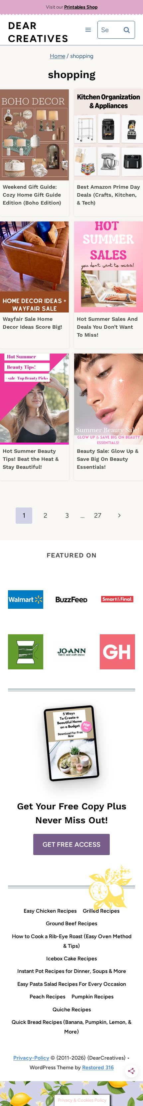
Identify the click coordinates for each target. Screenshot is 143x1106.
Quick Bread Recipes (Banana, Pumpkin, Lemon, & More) (71, 1027)
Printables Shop (80, 7)
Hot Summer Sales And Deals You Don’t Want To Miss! (107, 327)
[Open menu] (88, 30)
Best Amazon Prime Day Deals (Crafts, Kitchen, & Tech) (108, 195)
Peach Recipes (47, 996)
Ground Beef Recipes (71, 923)
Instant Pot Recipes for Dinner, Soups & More (71, 971)
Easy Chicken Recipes (50, 911)
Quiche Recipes (72, 1009)
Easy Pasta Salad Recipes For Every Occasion (71, 984)
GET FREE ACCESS (71, 844)
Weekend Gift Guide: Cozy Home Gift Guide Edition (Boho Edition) (32, 195)
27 (97, 515)
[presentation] (34, 134)
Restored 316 (98, 1067)
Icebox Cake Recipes (71, 958)
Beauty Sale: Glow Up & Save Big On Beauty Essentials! (107, 459)
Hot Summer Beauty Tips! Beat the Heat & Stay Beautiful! (31, 459)
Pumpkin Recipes (92, 996)
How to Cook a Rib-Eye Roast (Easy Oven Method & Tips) (71, 941)
